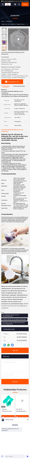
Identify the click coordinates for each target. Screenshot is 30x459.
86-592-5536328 (24, 1)
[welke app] (8, 345)
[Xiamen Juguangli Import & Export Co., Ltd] (8, 4)
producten (9, 21)
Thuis (2, 21)
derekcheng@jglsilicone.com (10, 1)
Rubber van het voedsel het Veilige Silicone (13, 24)
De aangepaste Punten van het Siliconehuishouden (10, 315)
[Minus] (28, 420)
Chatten (25, 4)
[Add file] (2, 456)
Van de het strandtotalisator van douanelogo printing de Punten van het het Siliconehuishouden (19, 410)
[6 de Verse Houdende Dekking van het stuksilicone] (18, 39)
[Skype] (5, 345)
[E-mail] (12, 345)
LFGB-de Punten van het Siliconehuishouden (14, 319)
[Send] (27, 456)
